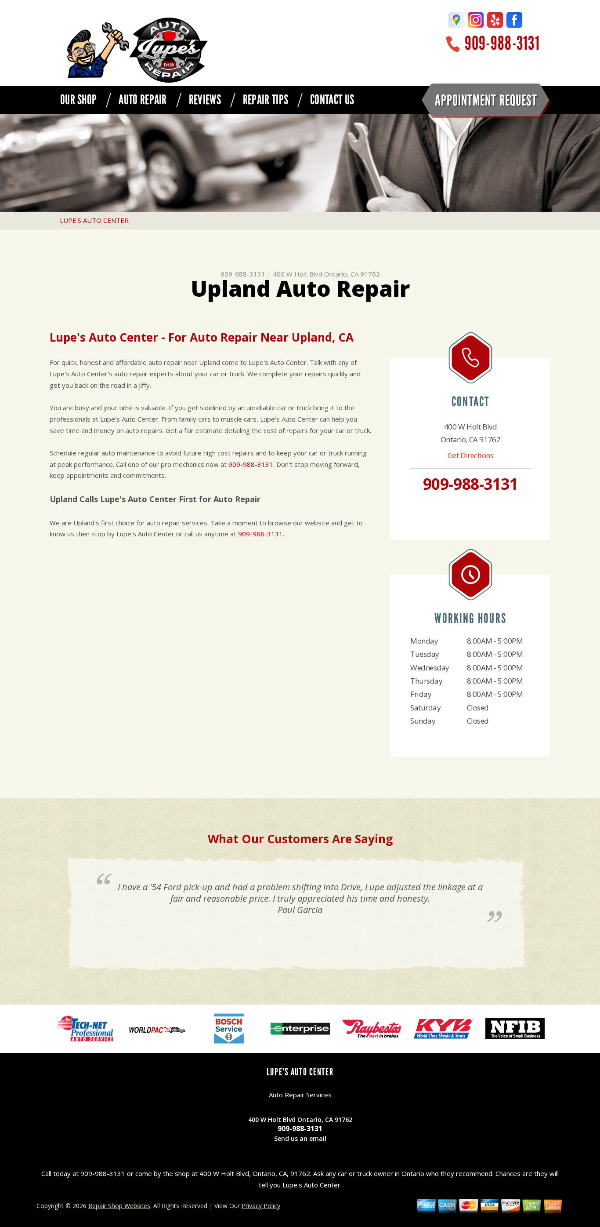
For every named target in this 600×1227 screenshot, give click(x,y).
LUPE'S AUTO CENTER (94, 220)
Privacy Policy (261, 1206)
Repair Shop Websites (119, 1206)
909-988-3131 (502, 43)
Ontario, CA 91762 (352, 273)
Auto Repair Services (300, 1094)
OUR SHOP (78, 100)
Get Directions (471, 455)
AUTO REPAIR (142, 100)
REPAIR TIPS (265, 100)
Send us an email (300, 1138)
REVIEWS (205, 100)
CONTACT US (332, 100)
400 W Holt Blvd (297, 273)
